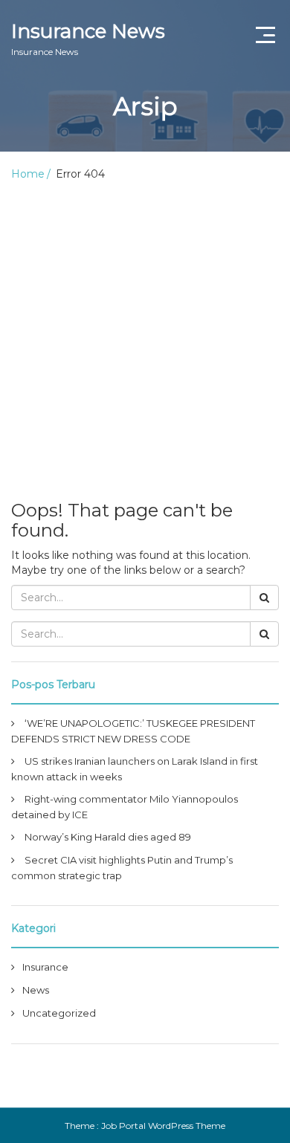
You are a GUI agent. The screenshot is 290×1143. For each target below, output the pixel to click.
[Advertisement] (145, 334)
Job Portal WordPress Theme (163, 1125)
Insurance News (88, 38)
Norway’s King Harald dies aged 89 (108, 837)
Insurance (45, 967)
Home (28, 174)
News (35, 990)
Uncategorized (59, 1013)
